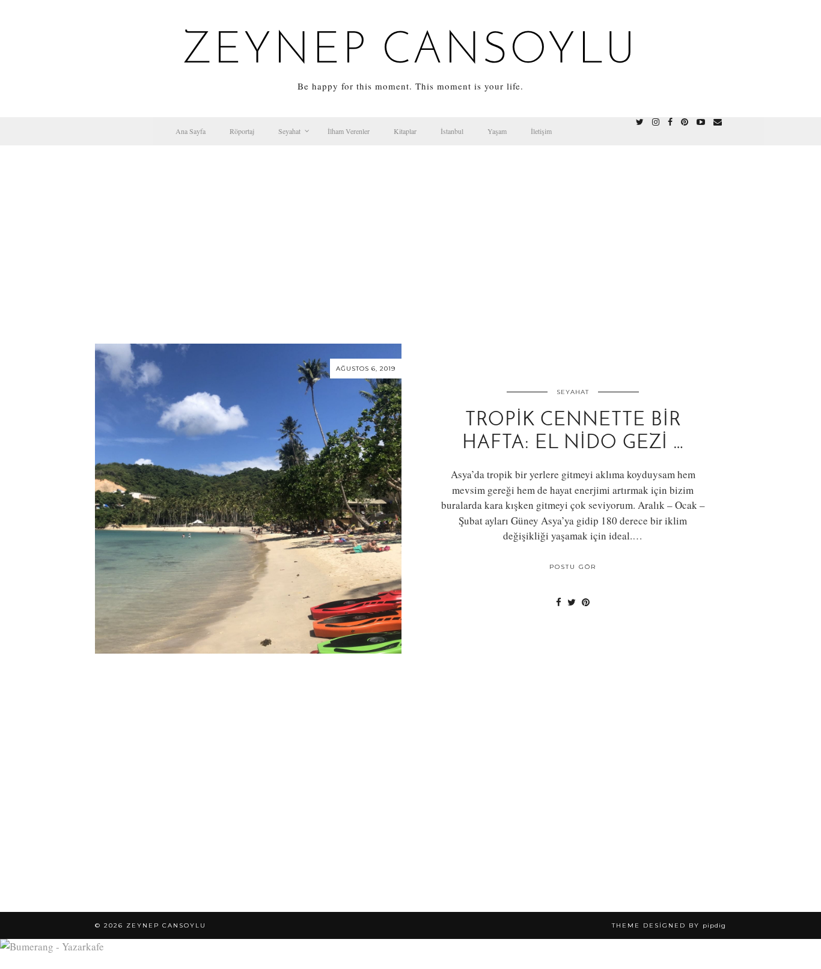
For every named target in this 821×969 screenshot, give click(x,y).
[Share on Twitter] (571, 602)
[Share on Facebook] (558, 602)
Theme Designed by (669, 925)
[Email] (717, 122)
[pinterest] (684, 122)
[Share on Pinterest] (586, 602)
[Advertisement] (410, 235)
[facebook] (670, 122)
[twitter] (640, 122)
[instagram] (655, 122)
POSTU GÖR (572, 567)
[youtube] (701, 122)
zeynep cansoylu (410, 51)
